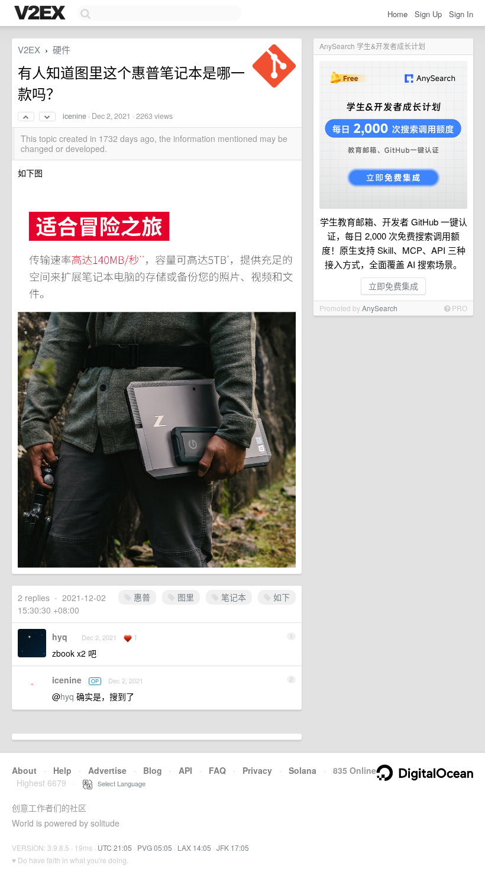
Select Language (119, 783)
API (185, 770)
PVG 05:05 (154, 848)
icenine (74, 116)
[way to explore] (41, 14)
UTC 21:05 (115, 848)
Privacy (257, 770)
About (24, 770)
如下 (280, 597)
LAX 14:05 (194, 848)
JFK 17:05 (232, 848)
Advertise (107, 770)
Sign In (461, 14)
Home (397, 14)
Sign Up (428, 14)
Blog (152, 770)
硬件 (61, 49)
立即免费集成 (393, 286)
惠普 (140, 597)
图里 (184, 597)
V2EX (29, 49)
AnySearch (379, 308)
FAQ (217, 770)
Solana (302, 770)
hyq (59, 637)
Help (62, 770)
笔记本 (232, 597)
